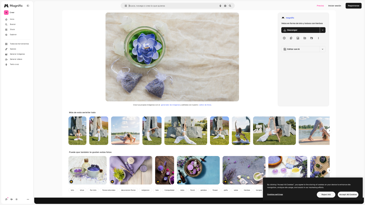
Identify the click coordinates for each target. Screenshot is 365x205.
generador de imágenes (170, 105)
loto (72, 190)
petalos (204, 190)
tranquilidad (169, 190)
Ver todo (91, 112)
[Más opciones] (318, 38)
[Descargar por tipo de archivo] (323, 30)
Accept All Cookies (348, 194)
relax (182, 190)
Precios (320, 5)
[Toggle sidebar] (28, 5)
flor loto (93, 190)
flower (215, 190)
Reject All (326, 194)
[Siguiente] (329, 130)
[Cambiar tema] (16, 199)
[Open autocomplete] (125, 6)
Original (124, 18)
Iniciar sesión (334, 5)
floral (192, 190)
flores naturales (108, 190)
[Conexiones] (6, 199)
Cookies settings (275, 194)
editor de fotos (205, 105)
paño (226, 190)
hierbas (247, 190)
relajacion (145, 190)
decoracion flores (128, 190)
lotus (82, 190)
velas (236, 190)
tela (157, 190)
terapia (259, 190)
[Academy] (11, 199)
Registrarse (353, 5)
